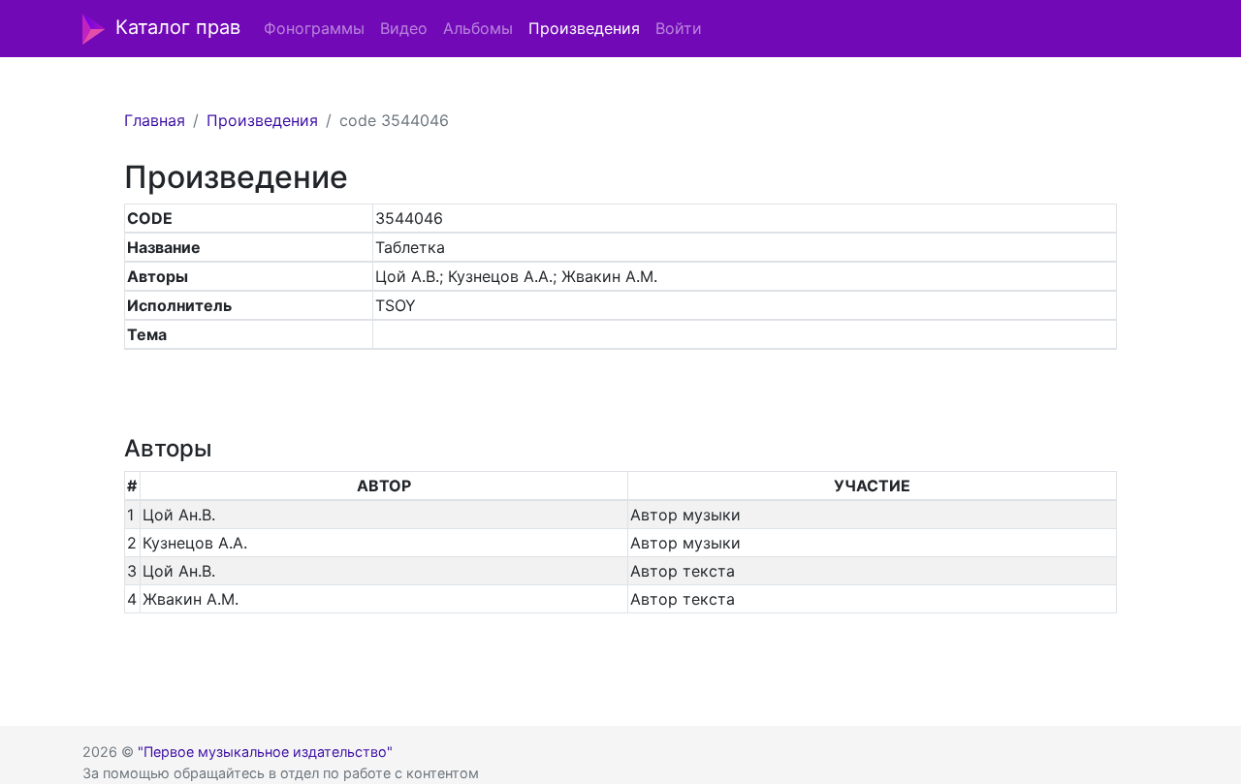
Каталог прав (177, 27)
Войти (678, 28)
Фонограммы (314, 28)
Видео (404, 28)
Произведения (584, 28)
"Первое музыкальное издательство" (265, 751)
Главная (154, 120)
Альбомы (478, 28)
